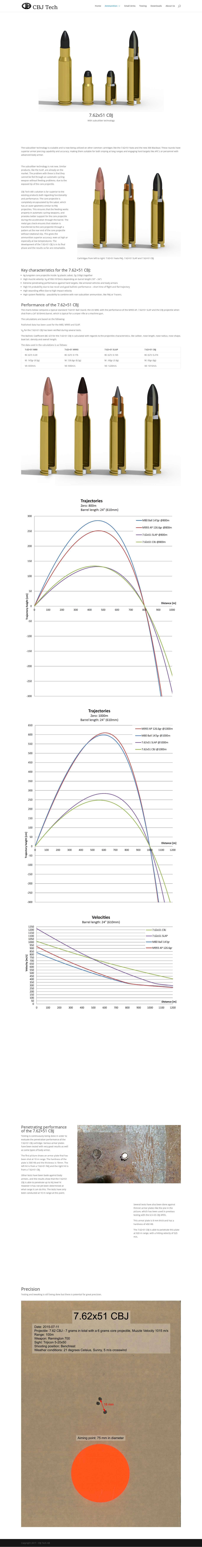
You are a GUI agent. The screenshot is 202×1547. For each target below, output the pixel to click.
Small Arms (129, 6)
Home (98, 6)
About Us (170, 6)
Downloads (156, 6)
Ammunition (111, 6)
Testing (143, 6)
